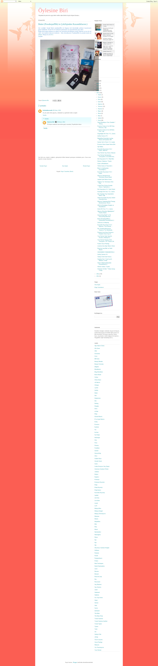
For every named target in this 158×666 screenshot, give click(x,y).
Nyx (96, 542)
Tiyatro (96, 626)
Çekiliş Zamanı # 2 (107, 51)
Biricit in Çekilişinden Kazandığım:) (103, 168)
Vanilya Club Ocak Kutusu (104, 256)
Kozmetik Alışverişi (100, 492)
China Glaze (98, 380)
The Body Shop (99, 616)
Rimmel (97, 574)
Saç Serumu (98, 587)
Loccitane (97, 500)
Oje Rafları (100, 146)
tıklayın (40, 34)
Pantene (97, 553)
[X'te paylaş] (57, 100)
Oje (95, 545)
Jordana (97, 471)
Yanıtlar (47, 118)
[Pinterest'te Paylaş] (60, 100)
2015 (97, 88)
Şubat (99, 118)
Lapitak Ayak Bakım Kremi (104, 179)
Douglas (97, 406)
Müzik (96, 529)
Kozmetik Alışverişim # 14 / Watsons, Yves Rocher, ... (105, 225)
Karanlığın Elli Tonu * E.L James (106, 191)
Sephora (97, 595)
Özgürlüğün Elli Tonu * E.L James (106, 133)
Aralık (99, 94)
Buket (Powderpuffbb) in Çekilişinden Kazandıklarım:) (105, 219)
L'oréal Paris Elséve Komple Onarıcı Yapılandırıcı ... (104, 186)
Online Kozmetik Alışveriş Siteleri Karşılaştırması (106, 198)
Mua (96, 526)
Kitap (96, 485)
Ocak (99, 120)
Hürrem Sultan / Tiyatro (103, 266)
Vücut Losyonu (98, 639)
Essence (97, 424)
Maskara (97, 516)
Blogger (75, 662)
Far (95, 429)
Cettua (96, 377)
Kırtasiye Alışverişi (100, 482)
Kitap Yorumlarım (99, 287)
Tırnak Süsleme (99, 618)
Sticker (96, 603)
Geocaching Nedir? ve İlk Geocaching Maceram (104, 215)
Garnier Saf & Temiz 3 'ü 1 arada (106, 142)
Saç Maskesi (98, 584)
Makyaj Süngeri (99, 511)
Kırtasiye (97, 479)
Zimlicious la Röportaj (103, 222)
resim (96, 568)
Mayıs (100, 111)
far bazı (97, 432)
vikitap (96, 637)
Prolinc (96, 561)
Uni (95, 631)
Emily (96, 421)
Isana (96, 463)
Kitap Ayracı (98, 490)
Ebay (96, 414)
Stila (96, 605)
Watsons (97, 645)
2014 (97, 90)
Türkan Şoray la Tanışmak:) (104, 166)
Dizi (96, 401)
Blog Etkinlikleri (99, 372)
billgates (97, 366)
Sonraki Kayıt (43, 166)
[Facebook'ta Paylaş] (59, 100)
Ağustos (100, 104)
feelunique (97, 437)
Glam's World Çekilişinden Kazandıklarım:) (104, 263)
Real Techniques (99, 563)
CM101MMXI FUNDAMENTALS (105, 252)
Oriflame (97, 550)
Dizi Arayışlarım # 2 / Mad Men (105, 159)
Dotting (96, 403)
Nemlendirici (98, 532)
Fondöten (97, 448)
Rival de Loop (98, 576)
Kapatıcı (97, 477)
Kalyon (96, 474)
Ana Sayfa (65, 166)
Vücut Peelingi (98, 642)
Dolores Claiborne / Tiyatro (104, 161)
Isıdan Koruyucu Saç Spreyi (102, 466)
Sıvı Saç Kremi (99, 597)
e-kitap (96, 411)
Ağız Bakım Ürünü (99, 345)
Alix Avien (97, 348)
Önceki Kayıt (86, 166)
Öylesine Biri (53, 10)
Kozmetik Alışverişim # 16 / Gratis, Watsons (104, 149)
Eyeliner (97, 427)
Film (96, 440)
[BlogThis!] (55, 100)
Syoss (96, 608)
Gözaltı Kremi (98, 461)
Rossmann (97, 581)
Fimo (96, 442)
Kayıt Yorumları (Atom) (67, 171)
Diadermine (97, 398)
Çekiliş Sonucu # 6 (102, 136)
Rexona (97, 571)
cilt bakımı (97, 382)
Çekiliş (96, 390)
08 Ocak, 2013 (57, 110)
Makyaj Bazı (98, 508)
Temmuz (100, 106)
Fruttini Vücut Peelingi (103, 243)
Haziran (100, 108)
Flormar (97, 445)
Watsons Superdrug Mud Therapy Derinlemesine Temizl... (106, 202)
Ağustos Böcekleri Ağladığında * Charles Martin (106, 212)
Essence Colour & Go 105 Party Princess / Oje (105, 126)
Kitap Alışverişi (98, 487)
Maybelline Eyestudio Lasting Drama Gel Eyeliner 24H (105, 139)
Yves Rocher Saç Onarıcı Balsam (106, 153)
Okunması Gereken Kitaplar (102, 547)
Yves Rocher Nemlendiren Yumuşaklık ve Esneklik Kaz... (106, 155)
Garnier (96, 450)
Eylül (99, 101)
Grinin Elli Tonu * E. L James (105, 209)
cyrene (96, 387)
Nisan (99, 113)
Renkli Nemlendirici (100, 566)
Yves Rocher (98, 650)
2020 (97, 83)
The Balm (97, 613)
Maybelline (97, 521)
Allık (96, 351)
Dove (96, 408)
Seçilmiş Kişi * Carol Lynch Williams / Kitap (104, 259)
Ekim (99, 99)
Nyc (96, 540)
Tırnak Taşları (98, 624)
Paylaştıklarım (98, 558)
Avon (96, 356)
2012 (97, 274)
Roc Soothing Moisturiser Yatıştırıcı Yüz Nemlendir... (105, 229)
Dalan (96, 393)
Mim (96, 524)
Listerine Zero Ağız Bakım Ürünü (106, 246)
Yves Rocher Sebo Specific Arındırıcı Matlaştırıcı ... (104, 236)
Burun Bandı (98, 374)
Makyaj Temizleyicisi (100, 513)
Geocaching (98, 453)
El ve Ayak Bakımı (100, 419)
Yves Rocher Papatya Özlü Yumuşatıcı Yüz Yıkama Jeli (105, 240)
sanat (96, 589)
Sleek (96, 600)
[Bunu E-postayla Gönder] (53, 100)
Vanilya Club (98, 634)
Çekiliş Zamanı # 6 (102, 254)
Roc (96, 579)
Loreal (96, 503)
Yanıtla (44, 115)
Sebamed (97, 592)
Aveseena (97, 353)
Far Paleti (97, 435)
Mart (99, 115)
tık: (52, 34)
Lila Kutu (97, 498)
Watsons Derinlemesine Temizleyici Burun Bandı (104, 176)
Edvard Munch (98, 416)
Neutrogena (98, 534)
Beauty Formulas (99, 364)
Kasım (100, 97)
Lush (96, 505)
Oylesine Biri (50, 122)
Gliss (96, 456)
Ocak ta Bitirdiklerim (102, 163)
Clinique (97, 385)
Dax (96, 395)
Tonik (96, 629)
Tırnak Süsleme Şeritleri (101, 621)
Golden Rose (98, 458)
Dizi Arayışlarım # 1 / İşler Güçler (106, 189)
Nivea (96, 537)
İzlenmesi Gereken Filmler (101, 469)
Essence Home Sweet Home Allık (106, 144)
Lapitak (96, 495)
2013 (97, 92)
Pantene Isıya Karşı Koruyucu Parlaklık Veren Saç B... (105, 233)
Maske (96, 519)
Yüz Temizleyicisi (99, 647)
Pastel (96, 555)
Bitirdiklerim (98, 369)
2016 (97, 85)
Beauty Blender (99, 361)
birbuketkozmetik (47, 110)
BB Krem (97, 359)
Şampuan (97, 610)
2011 (97, 276)
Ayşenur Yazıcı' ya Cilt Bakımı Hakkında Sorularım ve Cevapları (108, 35)
